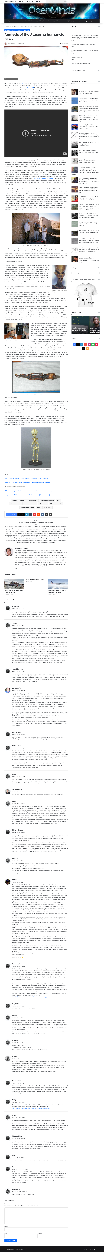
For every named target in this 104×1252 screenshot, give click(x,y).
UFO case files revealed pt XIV (35, 579)
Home (10, 21)
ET (58, 500)
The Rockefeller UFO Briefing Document (89, 98)
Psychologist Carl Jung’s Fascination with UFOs (81, 331)
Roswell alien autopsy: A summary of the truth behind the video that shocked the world (89, 249)
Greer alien (43, 504)
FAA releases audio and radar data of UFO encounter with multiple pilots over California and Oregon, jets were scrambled (85, 37)
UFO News (26, 30)
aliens (22, 500)
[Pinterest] (34, 514)
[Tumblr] (30, 514)
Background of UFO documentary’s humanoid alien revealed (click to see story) (27, 495)
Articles (16, 21)
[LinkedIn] (27, 514)
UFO (39, 507)
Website (39, 1233)
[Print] (50, 514)
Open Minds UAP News (27, 21)
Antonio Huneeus (11, 43)
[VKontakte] (42, 514)
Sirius (36, 524)
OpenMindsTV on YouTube (43, 21)
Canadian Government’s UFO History (88, 222)
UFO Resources (71, 21)
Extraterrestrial (16, 504)
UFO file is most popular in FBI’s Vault (81, 63)
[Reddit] (38, 514)
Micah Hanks (16, 746)
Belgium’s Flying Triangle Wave (86, 124)
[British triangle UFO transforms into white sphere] (14, 584)
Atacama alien (32, 500)
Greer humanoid (56, 504)
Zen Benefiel (16, 688)
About (80, 21)
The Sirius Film (17, 669)
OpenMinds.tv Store (58, 21)
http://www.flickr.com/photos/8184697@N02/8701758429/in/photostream (31, 1108)
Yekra (34, 520)
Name (6, 1226)
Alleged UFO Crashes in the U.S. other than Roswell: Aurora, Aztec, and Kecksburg (89, 206)
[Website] (16, 569)
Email (6, 1233)
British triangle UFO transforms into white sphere (13, 591)
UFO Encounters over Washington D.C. (89, 142)
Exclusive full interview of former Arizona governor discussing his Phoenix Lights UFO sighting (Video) (89, 169)
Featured (19, 30)
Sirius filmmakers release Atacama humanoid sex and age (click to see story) (26, 478)
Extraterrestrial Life (19, 26)
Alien (15, 500)
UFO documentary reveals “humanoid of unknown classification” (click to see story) (28, 491)
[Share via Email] (46, 514)
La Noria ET (30, 88)
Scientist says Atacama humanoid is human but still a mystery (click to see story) (27, 482)
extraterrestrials (30, 504)
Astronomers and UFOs (77, 57)
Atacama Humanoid (47, 500)
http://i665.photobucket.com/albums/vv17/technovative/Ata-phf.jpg (29, 997)
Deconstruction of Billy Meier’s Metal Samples (83, 44)
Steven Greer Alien (28, 507)
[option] (86, 325)
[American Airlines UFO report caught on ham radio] (58, 584)
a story (23, 84)
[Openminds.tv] (52, 11)
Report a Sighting (89, 21)
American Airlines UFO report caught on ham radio (57, 591)
